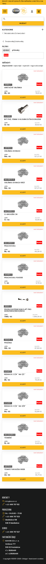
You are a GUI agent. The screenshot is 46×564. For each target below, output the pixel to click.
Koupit (23, 97)
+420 (12, 504)
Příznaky (15, 50)
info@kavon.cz (11, 501)
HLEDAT (23, 23)
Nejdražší (26, 66)
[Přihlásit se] (32, 11)
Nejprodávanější (36, 66)
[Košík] (38, 11)
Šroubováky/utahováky (14, 33)
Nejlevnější (17, 66)
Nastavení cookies (36, 559)
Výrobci (6, 50)
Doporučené (7, 66)
